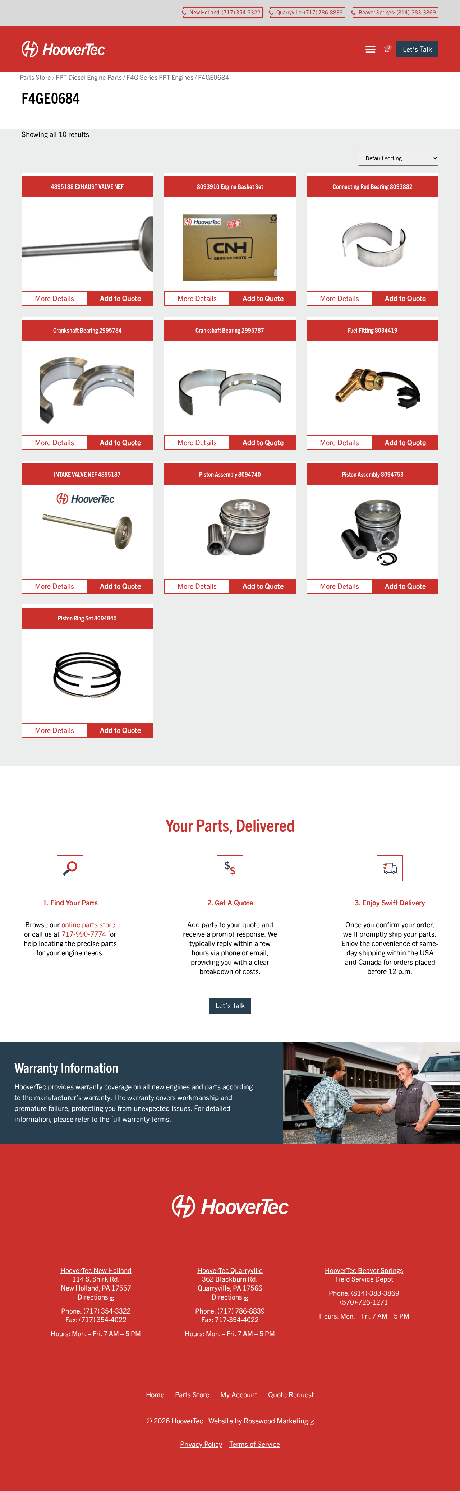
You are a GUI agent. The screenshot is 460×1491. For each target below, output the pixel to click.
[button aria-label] (223, 12)
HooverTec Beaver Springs (364, 1270)
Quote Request (291, 1394)
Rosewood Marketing (276, 1421)
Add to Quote (120, 298)
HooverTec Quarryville (230, 1270)
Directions (93, 1297)
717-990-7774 (83, 934)
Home (155, 1394)
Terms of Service (254, 1444)
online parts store (88, 924)
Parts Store (35, 77)
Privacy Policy (201, 1444)
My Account (238, 1394)
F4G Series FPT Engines (159, 77)
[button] (370, 49)
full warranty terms (140, 1119)
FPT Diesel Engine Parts (89, 77)
